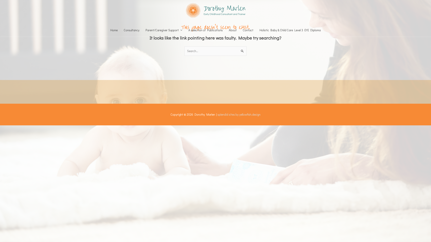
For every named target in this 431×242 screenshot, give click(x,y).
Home (114, 30)
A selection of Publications (205, 30)
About (233, 30)
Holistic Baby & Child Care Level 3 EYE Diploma (290, 30)
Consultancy (131, 30)
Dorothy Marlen (224, 8)
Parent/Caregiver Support (162, 30)
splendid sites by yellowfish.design (239, 114)
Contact (248, 30)
